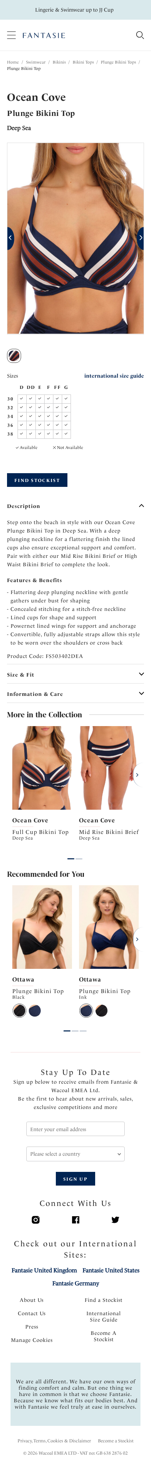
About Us (32, 1300)
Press (31, 1327)
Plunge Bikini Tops (118, 62)
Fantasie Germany (75, 1283)
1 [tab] (70, 853)
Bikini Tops (83, 62)
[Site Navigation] (11, 35)
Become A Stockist (104, 1336)
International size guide (114, 376)
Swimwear (36, 62)
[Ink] (34, 1010)
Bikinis (59, 62)
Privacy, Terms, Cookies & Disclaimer (54, 1440)
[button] (11, 238)
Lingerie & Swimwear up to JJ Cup (74, 10)
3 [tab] (83, 1025)
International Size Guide (103, 1316)
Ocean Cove (30, 820)
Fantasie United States (111, 1270)
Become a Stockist (115, 1440)
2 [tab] (79, 853)
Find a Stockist (104, 1300)
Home (13, 62)
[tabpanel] (42, 787)
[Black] (19, 1010)
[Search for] (140, 35)
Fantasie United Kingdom (44, 1270)
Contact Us (32, 1313)
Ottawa (23, 979)
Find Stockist (37, 480)
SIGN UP (75, 1179)
